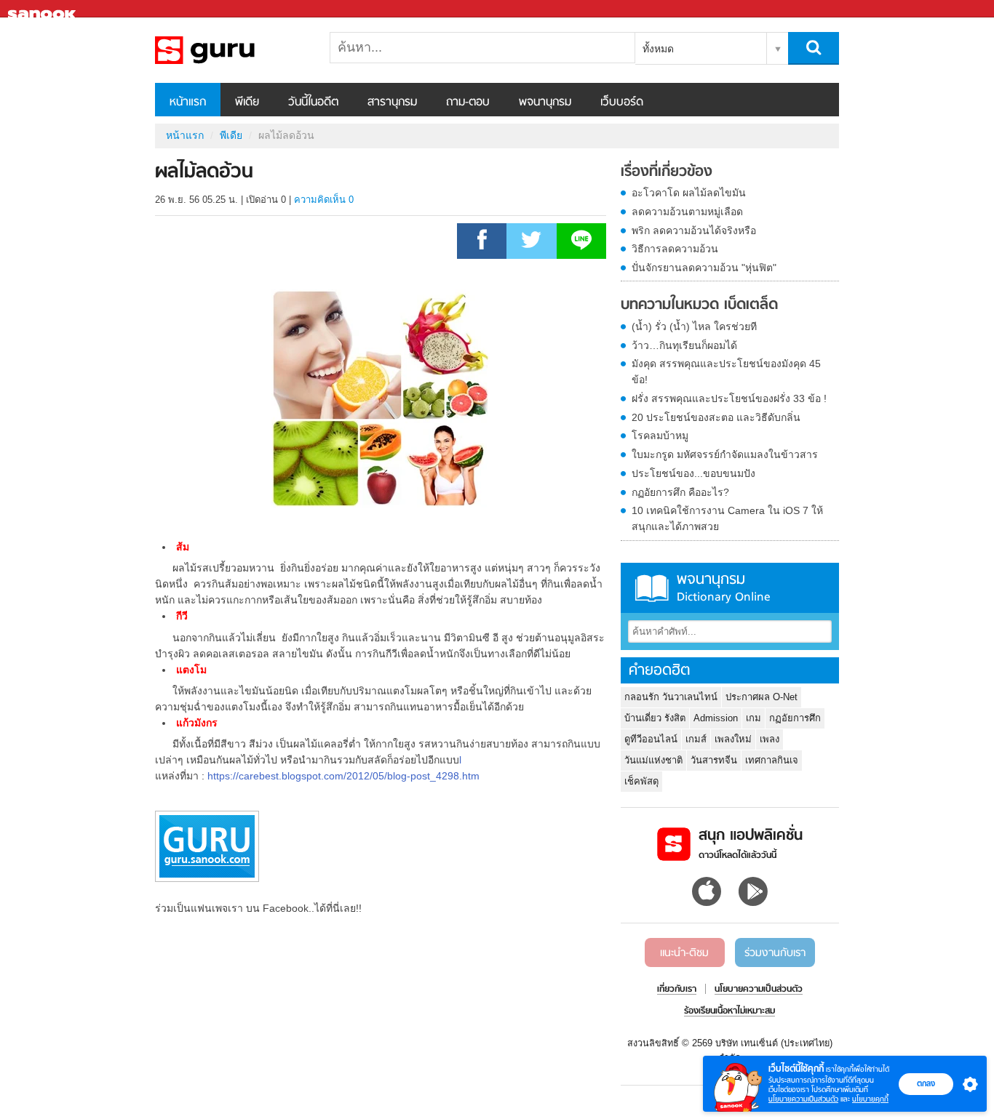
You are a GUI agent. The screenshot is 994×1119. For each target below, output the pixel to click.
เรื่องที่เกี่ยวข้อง (666, 172)
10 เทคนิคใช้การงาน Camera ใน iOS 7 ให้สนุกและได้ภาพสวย (727, 518)
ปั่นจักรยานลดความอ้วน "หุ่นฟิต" (704, 267)
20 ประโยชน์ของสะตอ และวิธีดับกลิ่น (716, 417)
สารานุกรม (392, 102)
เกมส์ (696, 739)
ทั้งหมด (658, 49)
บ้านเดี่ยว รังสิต (654, 718)
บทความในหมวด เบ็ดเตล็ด (699, 305)
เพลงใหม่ (733, 739)
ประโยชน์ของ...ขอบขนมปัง (693, 473)
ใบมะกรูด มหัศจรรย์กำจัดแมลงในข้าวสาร (725, 454)
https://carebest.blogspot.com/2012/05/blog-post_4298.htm (343, 776)
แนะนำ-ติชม (684, 953)
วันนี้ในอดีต (313, 102)
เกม (753, 718)
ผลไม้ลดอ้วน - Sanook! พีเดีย (231, 50)
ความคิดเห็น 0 (324, 199)
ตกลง (926, 1083)
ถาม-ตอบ (468, 102)
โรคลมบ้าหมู (660, 435)
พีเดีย (247, 102)
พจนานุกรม (545, 102)
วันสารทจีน (714, 760)
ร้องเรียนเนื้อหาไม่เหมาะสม (729, 1011)
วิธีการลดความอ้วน (675, 248)
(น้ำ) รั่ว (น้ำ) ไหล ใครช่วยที (694, 326)
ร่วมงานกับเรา (775, 953)
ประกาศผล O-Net (761, 696)
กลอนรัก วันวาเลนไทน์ (670, 696)
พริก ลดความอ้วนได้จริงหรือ (694, 230)
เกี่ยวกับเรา (676, 989)
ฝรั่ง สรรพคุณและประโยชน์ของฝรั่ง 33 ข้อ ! (729, 398)
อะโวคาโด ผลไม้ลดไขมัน (689, 192)
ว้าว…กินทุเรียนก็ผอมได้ (684, 345)
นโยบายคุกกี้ (870, 1099)
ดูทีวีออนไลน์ (650, 739)
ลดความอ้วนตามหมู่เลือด (687, 211)
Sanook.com (43, 9)
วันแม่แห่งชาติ (653, 760)
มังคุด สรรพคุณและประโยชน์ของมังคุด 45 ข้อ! (726, 371)
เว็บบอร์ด (621, 102)
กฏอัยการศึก (795, 718)
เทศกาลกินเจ (771, 760)
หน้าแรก (188, 102)
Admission (715, 718)
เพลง (769, 739)
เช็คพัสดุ (641, 781)
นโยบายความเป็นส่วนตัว (803, 1099)
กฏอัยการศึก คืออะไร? (680, 492)
